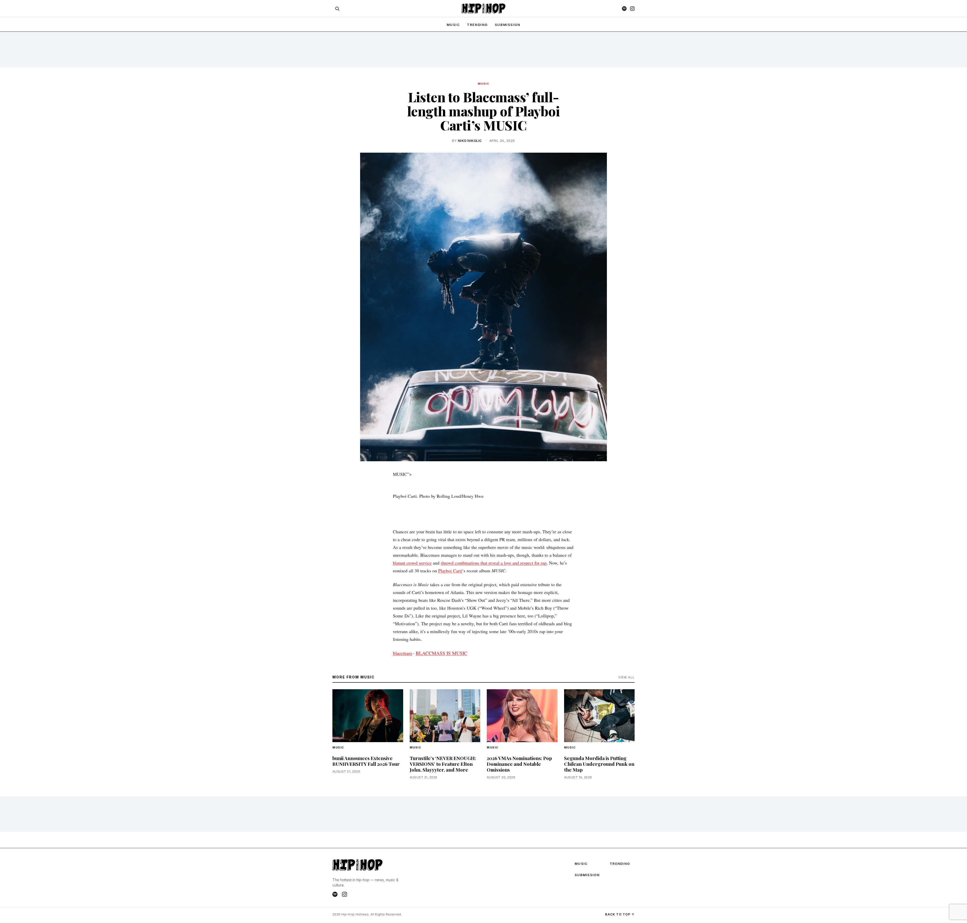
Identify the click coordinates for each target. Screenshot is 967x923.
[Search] (337, 8)
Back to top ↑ (620, 914)
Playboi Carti (450, 571)
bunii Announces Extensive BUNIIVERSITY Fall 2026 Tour (366, 761)
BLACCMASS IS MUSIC (441, 653)
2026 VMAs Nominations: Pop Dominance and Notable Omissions (519, 764)
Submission (508, 25)
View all (626, 677)
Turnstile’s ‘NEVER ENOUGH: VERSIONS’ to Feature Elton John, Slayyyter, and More (443, 764)
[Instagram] (632, 8)
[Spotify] (624, 8)
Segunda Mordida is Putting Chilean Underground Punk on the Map (599, 764)
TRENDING (477, 25)
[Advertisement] (483, 49)
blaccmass (402, 653)
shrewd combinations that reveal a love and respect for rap (493, 563)
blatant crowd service (412, 563)
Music (484, 83)
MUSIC (453, 25)
